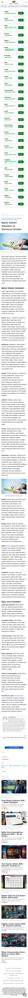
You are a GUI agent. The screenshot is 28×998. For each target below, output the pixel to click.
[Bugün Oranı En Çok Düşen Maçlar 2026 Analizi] (14, 882)
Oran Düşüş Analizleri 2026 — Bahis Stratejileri (12, 801)
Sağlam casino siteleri (15, 920)
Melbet (8, 546)
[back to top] (25, 995)
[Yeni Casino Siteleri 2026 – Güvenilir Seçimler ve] (14, 852)
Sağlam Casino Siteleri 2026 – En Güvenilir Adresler (13, 925)
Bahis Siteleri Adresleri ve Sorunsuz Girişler (13, 215)
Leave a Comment (14, 747)
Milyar (10, 948)
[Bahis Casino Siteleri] (13, 2)
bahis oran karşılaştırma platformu (11, 826)
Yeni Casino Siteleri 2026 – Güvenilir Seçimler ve (12, 865)
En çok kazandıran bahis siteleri (10, 828)
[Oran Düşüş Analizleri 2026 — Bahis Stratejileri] (14, 786)
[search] (26, 2)
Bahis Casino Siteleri (14, 6)
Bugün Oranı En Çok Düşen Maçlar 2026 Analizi (13, 896)
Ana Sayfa (4, 6)
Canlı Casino (4, 860)
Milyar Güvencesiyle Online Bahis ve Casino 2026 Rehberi (13, 954)
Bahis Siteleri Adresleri (7, 218)
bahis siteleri (4, 765)
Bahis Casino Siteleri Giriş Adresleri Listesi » (15, 737)
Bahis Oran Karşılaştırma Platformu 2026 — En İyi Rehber (12, 834)
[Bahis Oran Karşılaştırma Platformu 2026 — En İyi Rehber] (14, 818)
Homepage (3, 214)
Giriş (20, 13)
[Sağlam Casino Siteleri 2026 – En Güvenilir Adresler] (14, 912)
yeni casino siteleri (14, 860)
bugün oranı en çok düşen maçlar (10, 795)
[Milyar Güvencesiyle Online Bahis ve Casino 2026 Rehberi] (14, 940)
